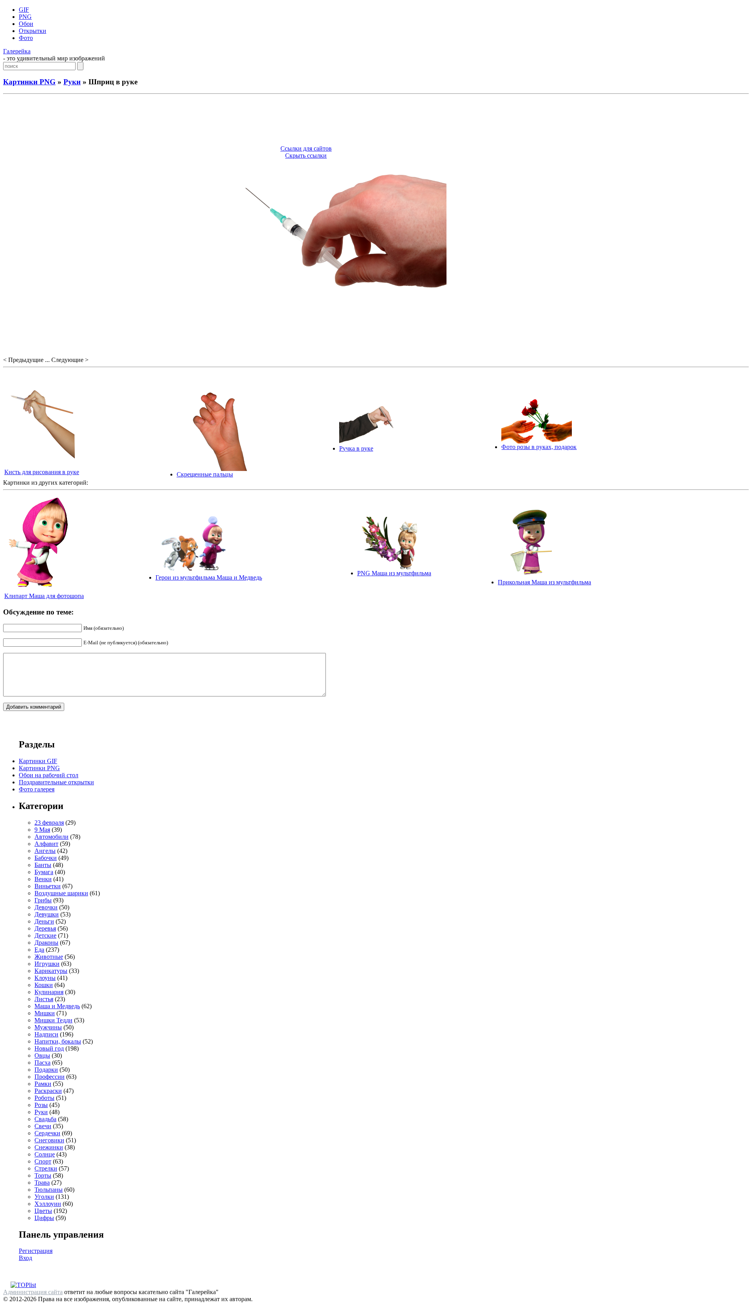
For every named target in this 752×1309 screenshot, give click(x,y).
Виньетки (47, 886)
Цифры (44, 1217)
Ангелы (45, 850)
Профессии (49, 1076)
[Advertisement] (376, 120)
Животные (48, 956)
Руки (72, 82)
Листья (43, 999)
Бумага (43, 872)
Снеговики (49, 1140)
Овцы (42, 1055)
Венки (43, 879)
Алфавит (46, 843)
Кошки (43, 985)
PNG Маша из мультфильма (394, 573)
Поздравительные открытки (56, 782)
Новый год (49, 1048)
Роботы (44, 1097)
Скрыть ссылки (306, 155)
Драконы (46, 942)
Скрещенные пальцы (205, 474)
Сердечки (47, 1133)
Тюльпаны (48, 1189)
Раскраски (48, 1090)
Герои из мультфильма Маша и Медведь (208, 577)
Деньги (44, 921)
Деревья (45, 928)
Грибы (43, 900)
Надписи (46, 1034)
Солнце (44, 1154)
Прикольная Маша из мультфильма (544, 582)
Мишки (44, 1013)
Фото (26, 38)
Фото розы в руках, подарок (539, 447)
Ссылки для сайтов (306, 148)
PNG (25, 16)
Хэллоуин (47, 1203)
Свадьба (45, 1119)
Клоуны (45, 977)
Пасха (42, 1062)
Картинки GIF (38, 761)
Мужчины (48, 1027)
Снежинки (48, 1147)
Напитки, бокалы (57, 1041)
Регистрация (35, 1250)
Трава (42, 1182)
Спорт (42, 1161)
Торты (42, 1175)
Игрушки (47, 963)
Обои (26, 23)
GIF (24, 9)
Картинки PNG (29, 82)
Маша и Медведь (57, 1006)
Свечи (42, 1126)
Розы (41, 1105)
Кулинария (48, 992)
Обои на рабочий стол (48, 775)
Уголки (44, 1196)
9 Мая (42, 829)
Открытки (32, 30)
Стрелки (45, 1168)
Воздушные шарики (61, 893)
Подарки (46, 1069)
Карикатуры (50, 970)
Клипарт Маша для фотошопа (44, 596)
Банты (42, 865)
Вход (25, 1257)
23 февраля (49, 822)
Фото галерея (36, 789)
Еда (39, 949)
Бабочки (45, 857)
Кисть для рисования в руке (41, 472)
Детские (45, 935)
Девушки (46, 914)
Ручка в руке (356, 448)
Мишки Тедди (53, 1020)
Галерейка (17, 51)
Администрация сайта (33, 1292)
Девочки (46, 907)
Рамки (42, 1083)
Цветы (43, 1210)
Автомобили (51, 836)
